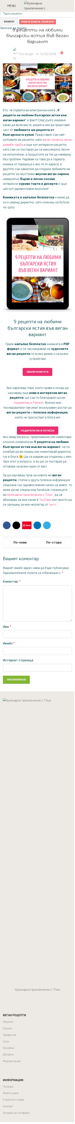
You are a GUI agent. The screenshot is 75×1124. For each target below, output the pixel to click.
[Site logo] (37, 5)
